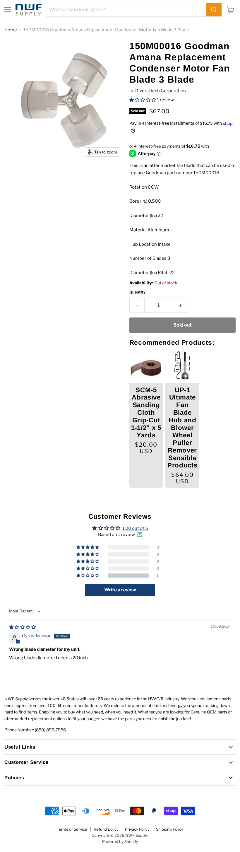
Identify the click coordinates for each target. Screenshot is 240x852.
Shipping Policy (169, 829)
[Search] (214, 9)
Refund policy (106, 829)
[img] (22, 627)
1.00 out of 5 (135, 528)
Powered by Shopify (120, 841)
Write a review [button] (120, 590)
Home (10, 30)
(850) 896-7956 (50, 729)
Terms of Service (72, 829)
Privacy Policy (137, 829)
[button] (143, 100)
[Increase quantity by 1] (180, 305)
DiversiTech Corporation (160, 90)
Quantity (137, 292)
